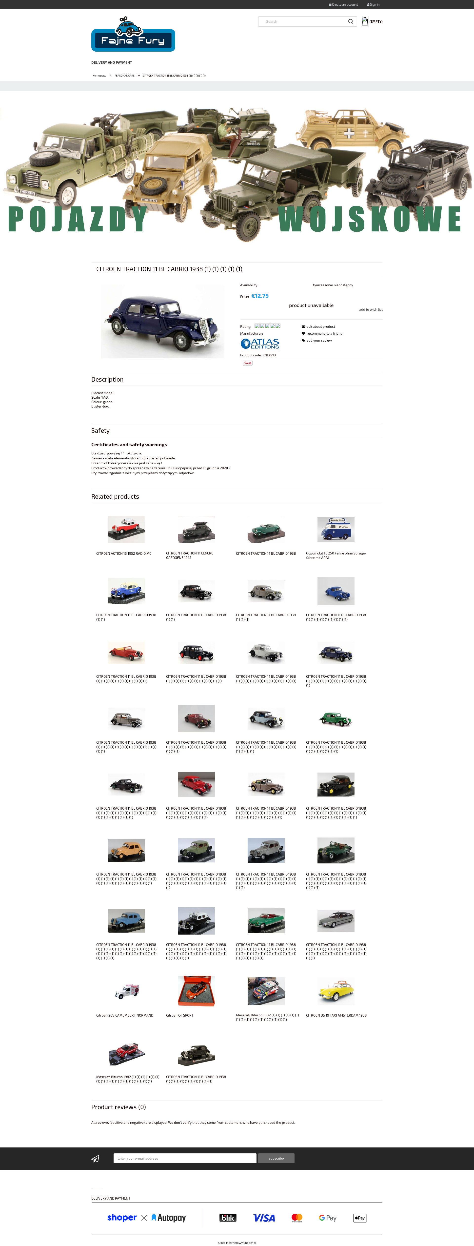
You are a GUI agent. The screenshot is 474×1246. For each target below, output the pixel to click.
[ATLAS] (260, 344)
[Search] (351, 21)
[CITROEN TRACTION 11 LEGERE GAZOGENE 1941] (196, 528)
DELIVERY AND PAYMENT (110, 1198)
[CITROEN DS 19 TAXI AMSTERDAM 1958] (336, 990)
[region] (237, 176)
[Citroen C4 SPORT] (196, 990)
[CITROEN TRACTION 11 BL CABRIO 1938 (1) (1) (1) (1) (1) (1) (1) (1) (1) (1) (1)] (126, 652)
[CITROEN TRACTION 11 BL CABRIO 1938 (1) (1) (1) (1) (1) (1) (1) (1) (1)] (336, 590)
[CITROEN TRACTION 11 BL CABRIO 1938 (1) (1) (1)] (266, 590)
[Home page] (133, 34)
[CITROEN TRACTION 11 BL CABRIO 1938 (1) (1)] (126, 590)
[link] (237, 176)
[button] (317, 326)
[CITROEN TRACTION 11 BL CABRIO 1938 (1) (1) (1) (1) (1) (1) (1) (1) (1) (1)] (196, 1052)
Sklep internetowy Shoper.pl (237, 1242)
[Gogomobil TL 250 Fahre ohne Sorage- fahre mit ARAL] (336, 528)
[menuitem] (115, 62)
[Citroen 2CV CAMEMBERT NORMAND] (126, 990)
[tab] (209, 253)
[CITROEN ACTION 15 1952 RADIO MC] (126, 528)
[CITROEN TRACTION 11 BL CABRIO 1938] (266, 528)
